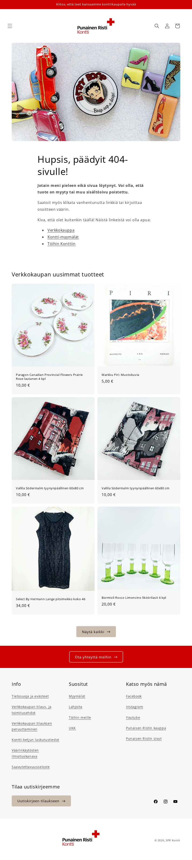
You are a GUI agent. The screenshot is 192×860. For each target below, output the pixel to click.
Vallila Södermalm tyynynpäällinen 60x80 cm (50, 488)
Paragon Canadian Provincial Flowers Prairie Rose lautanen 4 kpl (49, 377)
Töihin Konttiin (62, 243)
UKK (72, 728)
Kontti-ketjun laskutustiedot (35, 739)
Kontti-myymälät (63, 236)
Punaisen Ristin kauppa (146, 728)
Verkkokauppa (61, 230)
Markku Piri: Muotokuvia (120, 375)
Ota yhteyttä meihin (93, 657)
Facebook (134, 696)
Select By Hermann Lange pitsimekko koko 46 (50, 599)
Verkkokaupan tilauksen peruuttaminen (32, 726)
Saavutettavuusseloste (31, 767)
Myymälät (77, 696)
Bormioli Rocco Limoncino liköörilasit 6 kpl (134, 598)
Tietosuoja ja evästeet (30, 696)
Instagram (134, 706)
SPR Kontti (173, 840)
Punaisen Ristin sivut (144, 738)
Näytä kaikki (93, 631)
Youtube (133, 717)
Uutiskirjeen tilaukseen (38, 800)
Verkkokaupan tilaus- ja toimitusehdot (32, 709)
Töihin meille (80, 717)
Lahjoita (75, 706)
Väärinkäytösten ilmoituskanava (25, 753)
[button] (9, 26)
